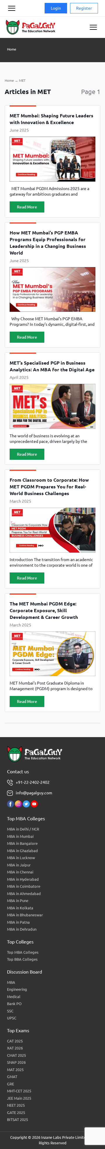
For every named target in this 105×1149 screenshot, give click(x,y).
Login (56, 8)
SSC (10, 1011)
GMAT (12, 1077)
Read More (27, 207)
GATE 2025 (16, 1112)
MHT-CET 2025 (19, 1091)
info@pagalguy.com (34, 793)
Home (11, 49)
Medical (13, 997)
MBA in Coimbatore (23, 886)
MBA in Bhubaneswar (25, 915)
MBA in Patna (18, 922)
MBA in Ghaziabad (22, 851)
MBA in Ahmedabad (24, 894)
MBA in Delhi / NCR (23, 829)
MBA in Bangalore (22, 843)
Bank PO (14, 1004)
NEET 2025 (16, 1105)
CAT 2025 (15, 1041)
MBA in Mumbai (20, 836)
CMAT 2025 (16, 1055)
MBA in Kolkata (20, 908)
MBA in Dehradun (21, 929)
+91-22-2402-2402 (33, 782)
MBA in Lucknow (21, 858)
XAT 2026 (15, 1048)
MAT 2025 (15, 1070)
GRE (10, 1084)
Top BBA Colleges (22, 959)
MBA (11, 982)
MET (22, 80)
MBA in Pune (17, 901)
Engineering (17, 989)
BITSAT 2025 (17, 1119)
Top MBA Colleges (22, 952)
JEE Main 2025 (19, 1098)
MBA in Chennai (20, 872)
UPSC (11, 1018)
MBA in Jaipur (19, 865)
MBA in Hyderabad (23, 879)
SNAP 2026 (16, 1062)
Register (84, 8)
